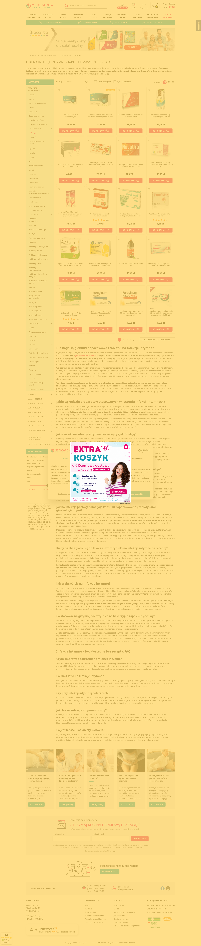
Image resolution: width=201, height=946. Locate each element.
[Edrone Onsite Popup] (100, 473)
